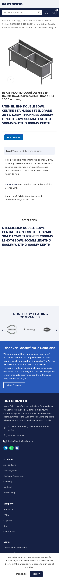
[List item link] (28, 435)
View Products (14, 385)
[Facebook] (17, 448)
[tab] (29, 220)
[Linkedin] (5, 448)
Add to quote (13, 137)
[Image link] (15, 400)
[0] (53, 12)
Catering (15, 20)
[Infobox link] (29, 167)
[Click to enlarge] (11, 80)
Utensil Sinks (12, 188)
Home (5, 20)
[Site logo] (12, 4)
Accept (36, 574)
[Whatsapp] (11, 448)
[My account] (46, 12)
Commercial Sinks (31, 20)
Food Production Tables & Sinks (35, 184)
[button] (2, 329)
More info (21, 574)
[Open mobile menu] (55, 4)
